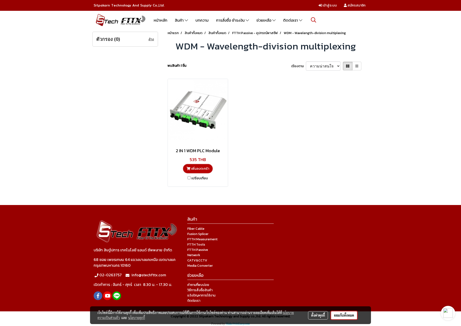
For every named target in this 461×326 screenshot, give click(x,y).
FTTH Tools (196, 244)
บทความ (202, 20)
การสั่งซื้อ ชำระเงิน (231, 20)
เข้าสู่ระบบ (329, 5)
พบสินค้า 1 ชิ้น (177, 65)
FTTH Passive (197, 249)
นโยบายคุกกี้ (136, 317)
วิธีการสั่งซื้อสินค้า (199, 290)
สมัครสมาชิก (356, 5)
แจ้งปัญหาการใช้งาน (201, 295)
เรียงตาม (298, 66)
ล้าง (151, 39)
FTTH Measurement (202, 239)
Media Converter (200, 265)
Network (193, 255)
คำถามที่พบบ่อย (198, 284)
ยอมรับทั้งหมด (344, 315)
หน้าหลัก (160, 20)
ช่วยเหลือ (264, 20)
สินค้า (180, 20)
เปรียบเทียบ (199, 178)
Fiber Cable (195, 228)
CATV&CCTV (197, 260)
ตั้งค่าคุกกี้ (318, 315)
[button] (313, 19)
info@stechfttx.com (148, 275)
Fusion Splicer (197, 233)
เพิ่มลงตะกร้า (199, 168)
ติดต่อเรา (291, 20)
